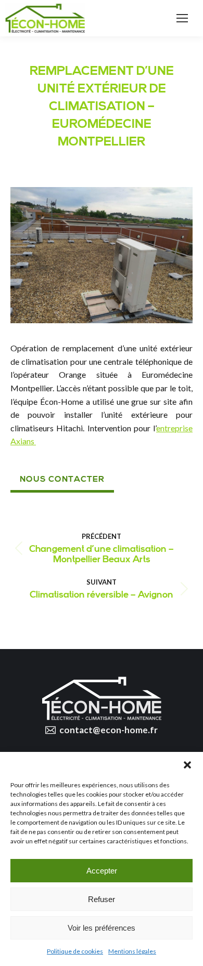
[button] (187, 765)
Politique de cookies (75, 951)
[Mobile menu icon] (182, 18)
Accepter (101, 870)
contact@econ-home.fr (108, 729)
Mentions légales (132, 951)
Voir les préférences (101, 927)
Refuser (101, 899)
